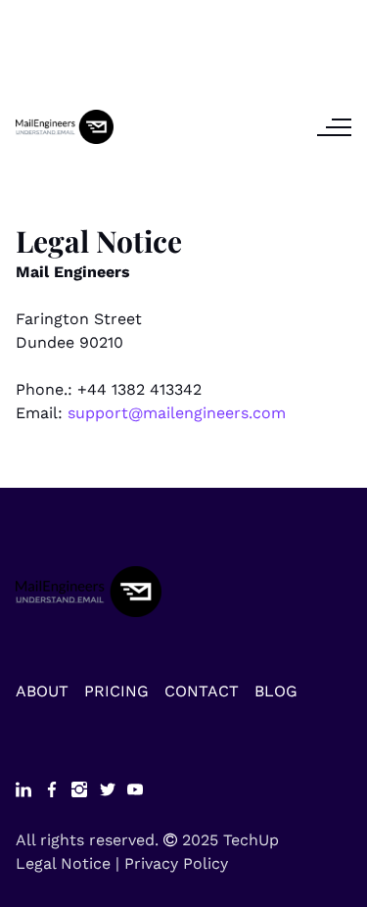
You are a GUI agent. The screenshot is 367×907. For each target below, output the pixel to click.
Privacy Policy (176, 863)
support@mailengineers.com (177, 413)
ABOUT (42, 691)
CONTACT (201, 691)
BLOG (276, 691)
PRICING (116, 691)
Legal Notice (63, 863)
